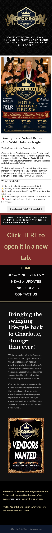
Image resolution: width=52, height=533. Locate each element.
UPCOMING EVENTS (24, 275)
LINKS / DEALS (26, 288)
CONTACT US (26, 294)
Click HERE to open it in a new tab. (26, 246)
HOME (26, 268)
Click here (15, 499)
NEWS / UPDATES (26, 281)
